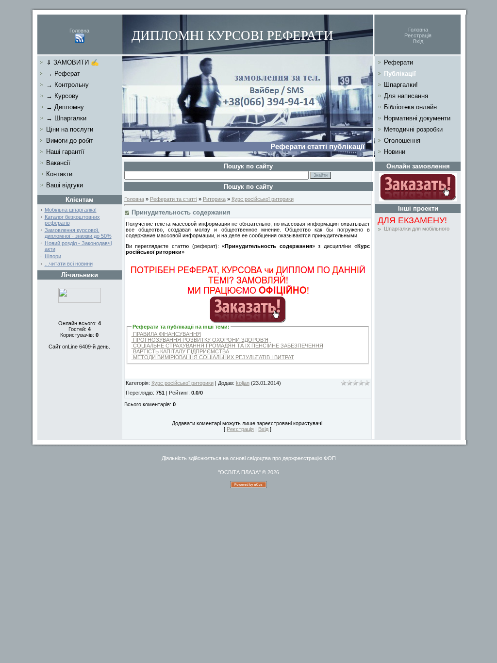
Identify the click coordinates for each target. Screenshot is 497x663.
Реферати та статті (173, 199)
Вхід (418, 41)
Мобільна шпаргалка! (71, 210)
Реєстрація (417, 35)
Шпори (53, 256)
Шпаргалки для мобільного (416, 229)
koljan (242, 383)
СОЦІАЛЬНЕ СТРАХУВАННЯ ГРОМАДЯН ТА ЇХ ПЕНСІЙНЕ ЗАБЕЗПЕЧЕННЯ (227, 345)
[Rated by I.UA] (79, 301)
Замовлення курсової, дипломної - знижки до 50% (78, 233)
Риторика (214, 199)
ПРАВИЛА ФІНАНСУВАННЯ (166, 334)
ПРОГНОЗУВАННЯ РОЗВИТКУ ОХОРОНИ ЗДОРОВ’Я (200, 340)
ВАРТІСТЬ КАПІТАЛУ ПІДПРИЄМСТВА (180, 351)
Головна (79, 30)
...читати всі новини (69, 263)
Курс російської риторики (263, 199)
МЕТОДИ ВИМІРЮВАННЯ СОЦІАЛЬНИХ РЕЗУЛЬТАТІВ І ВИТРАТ (213, 357)
